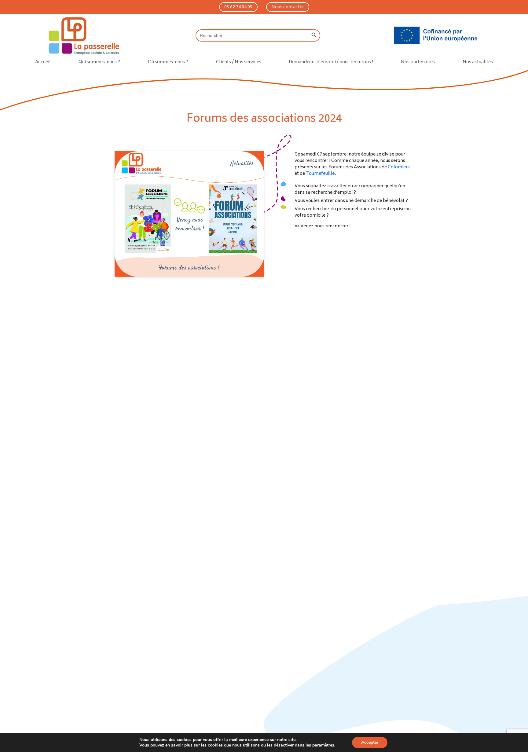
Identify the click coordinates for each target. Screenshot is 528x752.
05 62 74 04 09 (238, 7)
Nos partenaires (418, 62)
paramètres (323, 745)
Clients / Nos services (238, 62)
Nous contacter (287, 7)
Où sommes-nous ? (168, 62)
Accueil (43, 62)
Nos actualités (478, 62)
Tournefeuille (320, 174)
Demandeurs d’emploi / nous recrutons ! (331, 62)
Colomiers (399, 167)
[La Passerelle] (83, 35)
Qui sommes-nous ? (99, 62)
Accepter (369, 742)
